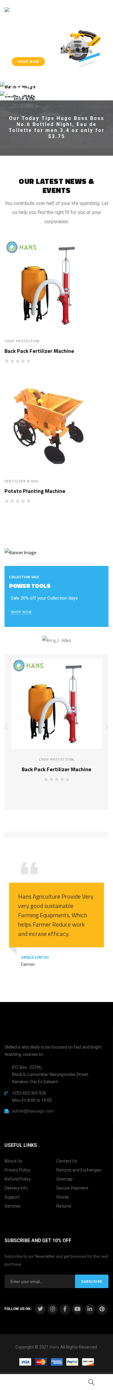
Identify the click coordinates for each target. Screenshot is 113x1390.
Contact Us (66, 1161)
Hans (54, 1347)
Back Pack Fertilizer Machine (39, 351)
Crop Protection (22, 341)
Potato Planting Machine (35, 491)
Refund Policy (18, 1179)
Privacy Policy (17, 1170)
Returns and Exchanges (78, 1170)
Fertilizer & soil (22, 481)
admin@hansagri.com (33, 1111)
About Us (13, 1161)
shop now (21, 612)
